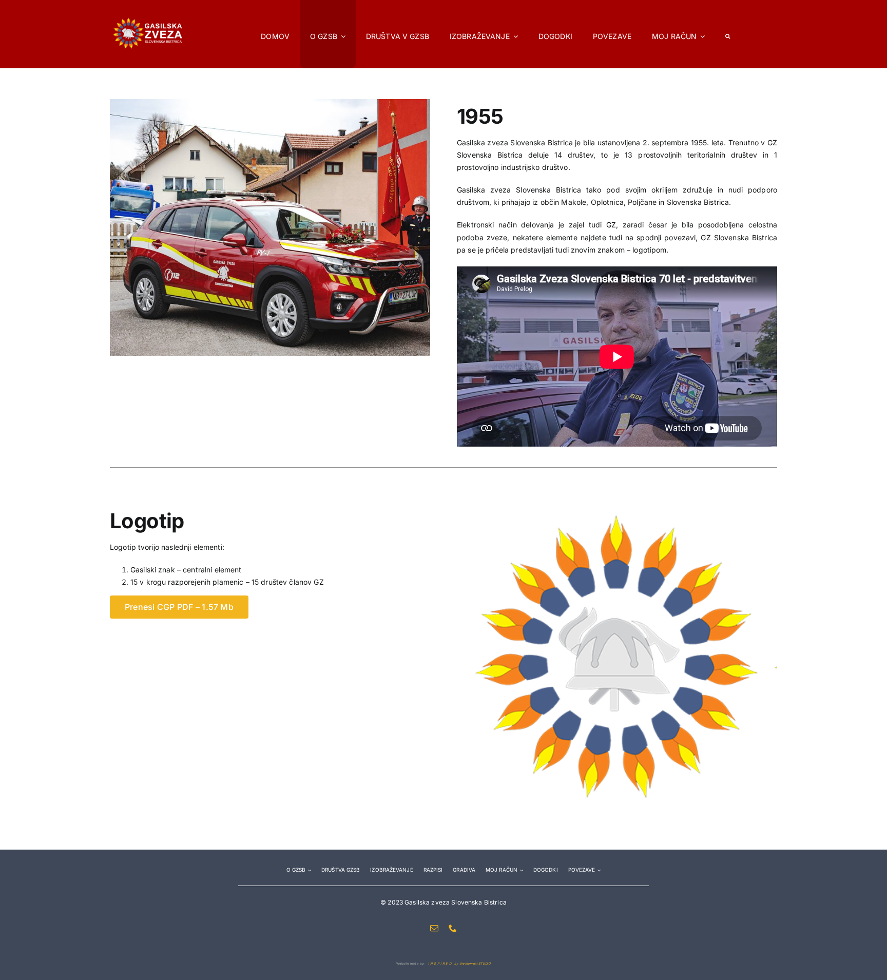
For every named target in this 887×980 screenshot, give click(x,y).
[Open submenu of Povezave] (598, 870)
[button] (727, 34)
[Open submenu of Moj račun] (520, 870)
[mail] (434, 928)
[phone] (453, 928)
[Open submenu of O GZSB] (308, 870)
